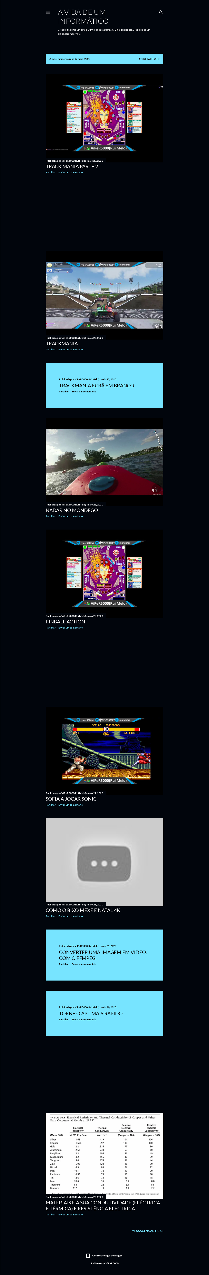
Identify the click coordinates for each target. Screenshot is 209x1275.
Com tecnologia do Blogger (107, 1255)
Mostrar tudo (149, 58)
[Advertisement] (104, 212)
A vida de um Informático (83, 16)
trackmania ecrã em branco (96, 385)
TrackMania (62, 343)
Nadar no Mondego (72, 510)
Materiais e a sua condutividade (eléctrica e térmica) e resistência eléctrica (103, 1205)
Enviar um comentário (70, 172)
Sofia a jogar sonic (71, 799)
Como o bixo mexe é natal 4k (83, 910)
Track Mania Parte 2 (72, 166)
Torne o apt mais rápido (91, 1013)
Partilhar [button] (51, 172)
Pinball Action (65, 621)
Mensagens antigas (147, 1231)
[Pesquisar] (160, 11)
